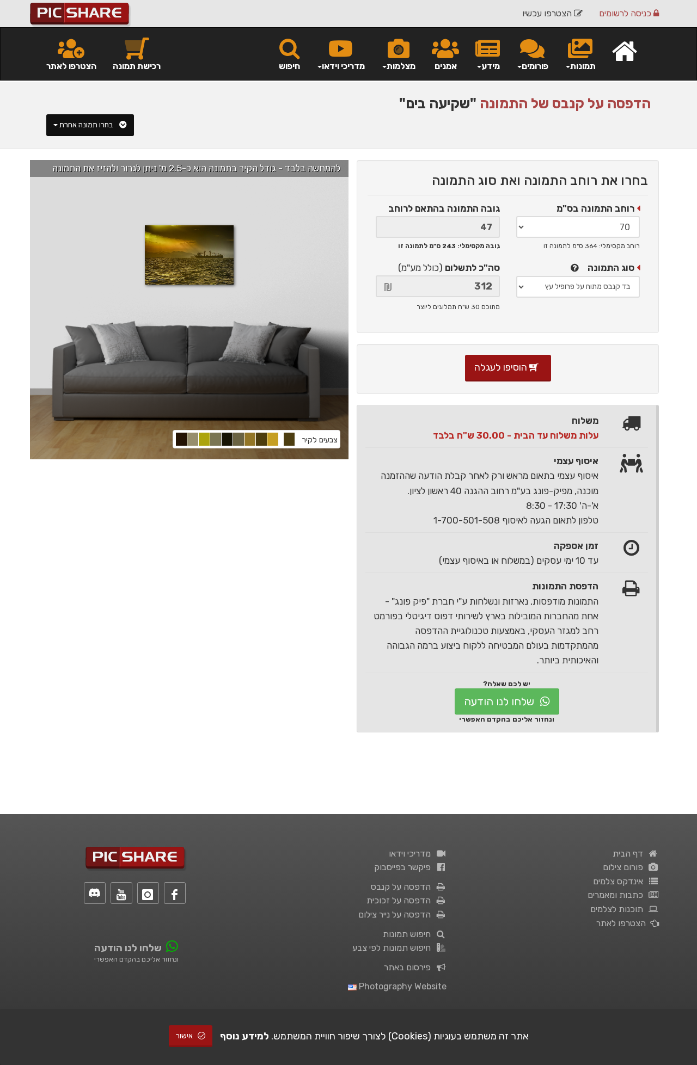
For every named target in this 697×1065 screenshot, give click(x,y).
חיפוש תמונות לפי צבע (393, 948)
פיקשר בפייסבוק (404, 867)
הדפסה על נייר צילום (396, 914)
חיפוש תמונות (409, 934)
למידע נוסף (244, 1036)
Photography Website (402, 986)
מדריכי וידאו (412, 853)
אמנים (446, 66)
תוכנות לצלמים (618, 909)
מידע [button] (490, 66)
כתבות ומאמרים (617, 895)
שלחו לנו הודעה (500, 701)
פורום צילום (625, 867)
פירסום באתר (409, 967)
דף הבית (630, 853)
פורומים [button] (535, 66)
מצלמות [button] (401, 66)
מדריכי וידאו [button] (343, 66)
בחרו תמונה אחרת (87, 125)
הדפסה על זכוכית (400, 900)
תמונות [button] (583, 66)
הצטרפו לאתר (71, 66)
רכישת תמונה (137, 66)
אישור (185, 1036)
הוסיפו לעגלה (501, 367)
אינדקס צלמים (620, 881)
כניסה (626, 13)
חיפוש (289, 66)
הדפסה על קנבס (403, 887)
